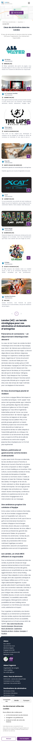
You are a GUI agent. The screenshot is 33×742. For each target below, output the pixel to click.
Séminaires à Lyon (9, 695)
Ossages (23, 631)
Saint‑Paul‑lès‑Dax (16, 624)
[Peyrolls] (16, 159)
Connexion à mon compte (12, 681)
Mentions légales (9, 648)
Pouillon (4, 634)
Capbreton (18, 629)
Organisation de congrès (11, 668)
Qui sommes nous (9, 646)
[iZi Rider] (16, 260)
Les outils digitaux (9, 672)
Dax (8, 624)
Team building (8, 670)
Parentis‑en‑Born (7, 631)
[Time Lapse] (16, 125)
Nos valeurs (7, 644)
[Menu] (29, 3)
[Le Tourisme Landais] (16, 91)
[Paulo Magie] (16, 227)
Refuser (8, 739)
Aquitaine (20, 22)
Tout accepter (24, 739)
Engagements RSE (9, 650)
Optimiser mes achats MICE (12, 683)
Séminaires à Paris (9, 691)
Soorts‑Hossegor (7, 626)
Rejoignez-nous (8, 654)
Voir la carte (18, 13)
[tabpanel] (16, 718)
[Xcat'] (16, 193)
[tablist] (16, 700)
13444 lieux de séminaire (8, 22)
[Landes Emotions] (16, 294)
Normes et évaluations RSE (12, 652)
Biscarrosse (18, 626)
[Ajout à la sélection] (28, 55)
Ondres (16, 631)
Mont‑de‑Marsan (7, 629)
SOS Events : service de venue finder (15, 679)
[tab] (6, 701)
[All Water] (16, 57)
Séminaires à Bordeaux (11, 693)
